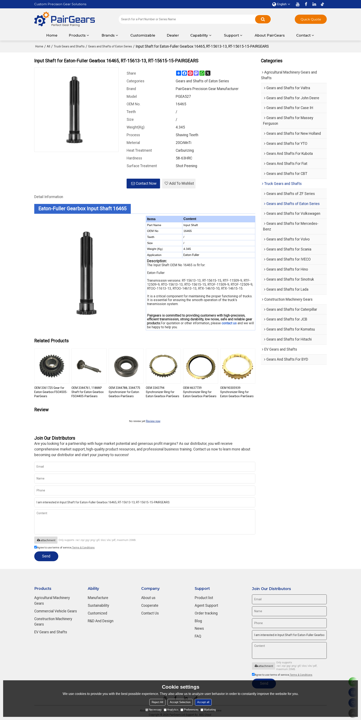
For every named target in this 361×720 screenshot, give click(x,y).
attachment (48, 540)
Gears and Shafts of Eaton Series (110, 46)
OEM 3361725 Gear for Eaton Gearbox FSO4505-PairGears (50, 392)
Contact (303, 35)
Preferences (191, 709)
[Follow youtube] (297, 4)
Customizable (142, 35)
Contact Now (146, 183)
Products (77, 35)
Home (51, 35)
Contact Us (150, 613)
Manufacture (98, 598)
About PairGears (270, 35)
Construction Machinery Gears (53, 622)
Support (231, 35)
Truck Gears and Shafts (69, 46)
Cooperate (149, 605)
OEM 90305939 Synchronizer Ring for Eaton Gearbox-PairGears (237, 392)
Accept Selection (180, 702)
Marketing (210, 709)
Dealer (173, 35)
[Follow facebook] (306, 4)
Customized (97, 613)
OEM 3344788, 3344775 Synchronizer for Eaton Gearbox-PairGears (124, 392)
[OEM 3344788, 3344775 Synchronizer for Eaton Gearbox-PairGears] (126, 366)
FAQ (198, 636)
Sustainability (98, 605)
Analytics (172, 709)
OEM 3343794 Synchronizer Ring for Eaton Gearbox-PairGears (162, 392)
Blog (198, 621)
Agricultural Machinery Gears (52, 601)
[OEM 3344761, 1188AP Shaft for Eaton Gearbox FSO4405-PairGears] (89, 366)
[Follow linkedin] (314, 4)
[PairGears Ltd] (64, 19)
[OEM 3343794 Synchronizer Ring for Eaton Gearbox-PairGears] (163, 366)
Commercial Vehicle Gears (55, 611)
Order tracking (206, 613)
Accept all (203, 702)
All (48, 46)
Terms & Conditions (83, 547)
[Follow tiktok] (322, 4)
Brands (108, 35)
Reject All (157, 702)
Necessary (155, 709)
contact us (229, 323)
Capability (199, 35)
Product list (204, 598)
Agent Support (206, 605)
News (199, 628)
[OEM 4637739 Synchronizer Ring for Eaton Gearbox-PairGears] (200, 366)
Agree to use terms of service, (66, 547)
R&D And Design (100, 621)
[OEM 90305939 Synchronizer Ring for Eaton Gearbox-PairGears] (237, 366)
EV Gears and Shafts (50, 632)
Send (46, 556)
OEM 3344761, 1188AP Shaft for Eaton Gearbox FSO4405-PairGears (87, 392)
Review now (153, 421)
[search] (263, 19)
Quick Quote (311, 19)
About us (148, 598)
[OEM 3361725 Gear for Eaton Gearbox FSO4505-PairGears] (51, 366)
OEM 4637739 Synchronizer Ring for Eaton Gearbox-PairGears (199, 392)
